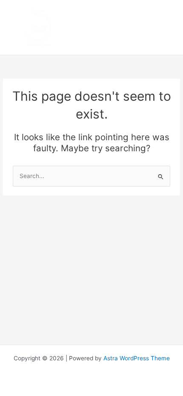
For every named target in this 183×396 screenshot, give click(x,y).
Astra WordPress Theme (136, 358)
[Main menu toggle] (166, 27)
